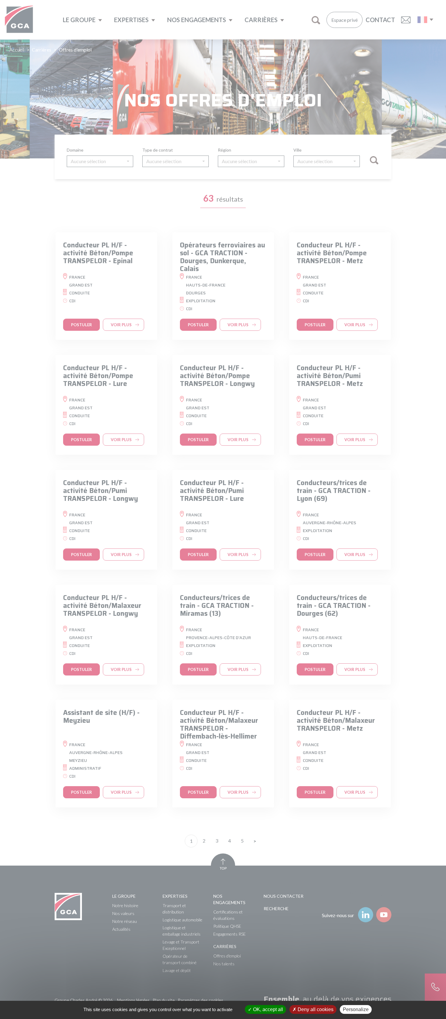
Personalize (356, 1009)
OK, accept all (267, 1009)
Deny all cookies (314, 1009)
